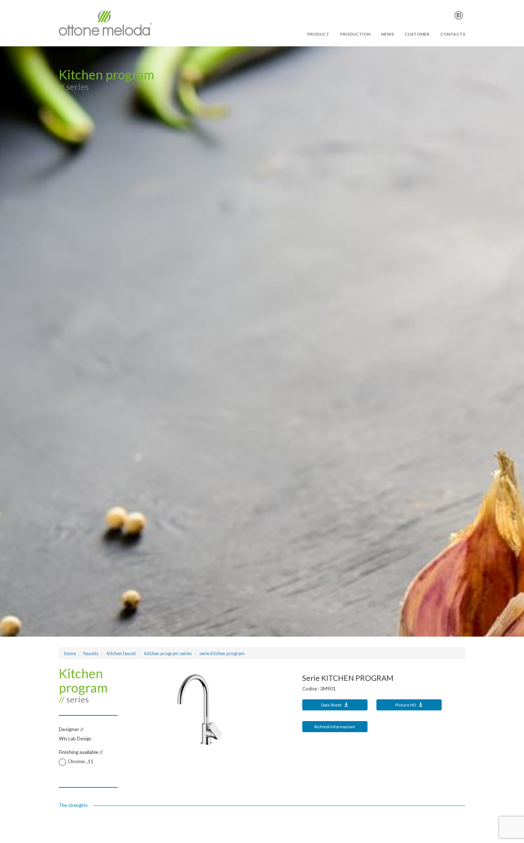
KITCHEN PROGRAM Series (167, 653)
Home (70, 653)
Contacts (452, 34)
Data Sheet (331, 705)
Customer (417, 34)
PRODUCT (318, 34)
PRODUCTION (355, 34)
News (387, 34)
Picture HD (406, 705)
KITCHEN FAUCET (121, 653)
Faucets (90, 653)
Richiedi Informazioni (334, 726)
